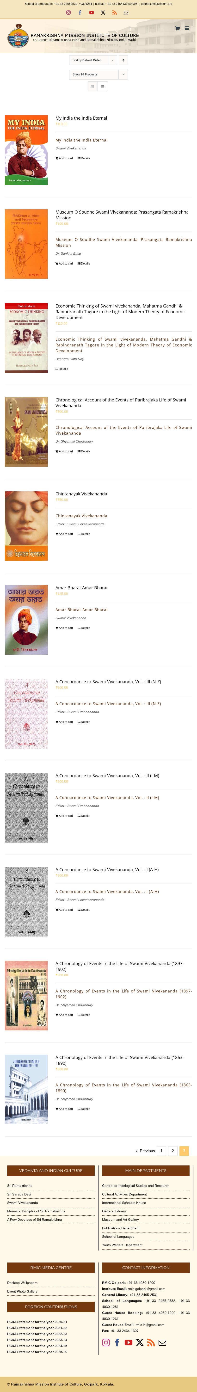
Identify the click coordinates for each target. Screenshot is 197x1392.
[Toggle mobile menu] (187, 28)
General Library (114, 1211)
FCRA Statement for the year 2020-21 (37, 1322)
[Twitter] (140, 1342)
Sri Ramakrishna (19, 1186)
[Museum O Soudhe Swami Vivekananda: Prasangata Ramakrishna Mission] (26, 244)
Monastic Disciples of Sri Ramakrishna (36, 1211)
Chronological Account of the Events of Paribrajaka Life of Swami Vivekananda (120, 402)
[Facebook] (117, 1342)
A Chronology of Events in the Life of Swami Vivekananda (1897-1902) (119, 966)
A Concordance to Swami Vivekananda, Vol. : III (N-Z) (108, 681)
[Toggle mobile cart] (177, 28)
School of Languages (118, 1236)
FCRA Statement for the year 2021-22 (37, 1328)
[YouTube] (128, 1342)
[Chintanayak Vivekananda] (26, 526)
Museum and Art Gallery (120, 1219)
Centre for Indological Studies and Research (135, 1186)
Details (85, 158)
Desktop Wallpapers (22, 1283)
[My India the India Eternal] (26, 150)
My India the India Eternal (81, 118)
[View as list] (102, 86)
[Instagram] (106, 1342)
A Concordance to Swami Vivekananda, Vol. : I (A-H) (107, 869)
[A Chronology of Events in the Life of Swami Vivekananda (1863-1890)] (26, 1089)
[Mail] (162, 1342)
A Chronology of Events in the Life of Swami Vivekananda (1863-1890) (119, 1060)
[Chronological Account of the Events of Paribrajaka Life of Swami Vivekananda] (26, 432)
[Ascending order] (123, 60)
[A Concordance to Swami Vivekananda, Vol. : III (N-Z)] (26, 714)
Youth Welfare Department (122, 1245)
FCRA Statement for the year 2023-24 (37, 1340)
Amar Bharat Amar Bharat (81, 588)
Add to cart (66, 158)
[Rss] (151, 1342)
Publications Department (120, 1228)
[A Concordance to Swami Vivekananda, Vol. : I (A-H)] (26, 901)
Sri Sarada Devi (19, 1194)
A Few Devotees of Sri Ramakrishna (34, 1219)
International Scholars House (124, 1203)
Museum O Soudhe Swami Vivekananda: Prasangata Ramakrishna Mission (122, 215)
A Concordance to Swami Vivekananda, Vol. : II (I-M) (107, 775)
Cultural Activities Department (124, 1194)
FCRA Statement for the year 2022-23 (37, 1334)
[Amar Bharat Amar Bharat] (26, 620)
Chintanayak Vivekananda (81, 494)
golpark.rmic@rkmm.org (156, 4)
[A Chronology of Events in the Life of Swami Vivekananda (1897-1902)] (26, 995)
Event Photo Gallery (22, 1291)
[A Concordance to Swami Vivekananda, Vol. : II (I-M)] (26, 808)
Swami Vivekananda (22, 1203)
